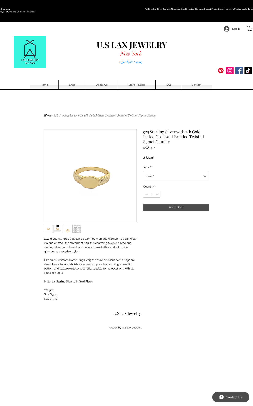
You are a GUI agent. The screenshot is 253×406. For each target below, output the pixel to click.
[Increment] (157, 194)
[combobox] (176, 176)
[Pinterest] (220, 70)
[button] (250, 28)
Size (147, 167)
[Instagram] (230, 70)
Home (47, 115)
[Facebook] (239, 70)
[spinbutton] (152, 194)
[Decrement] (146, 194)
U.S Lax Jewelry (127, 313)
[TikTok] (248, 70)
